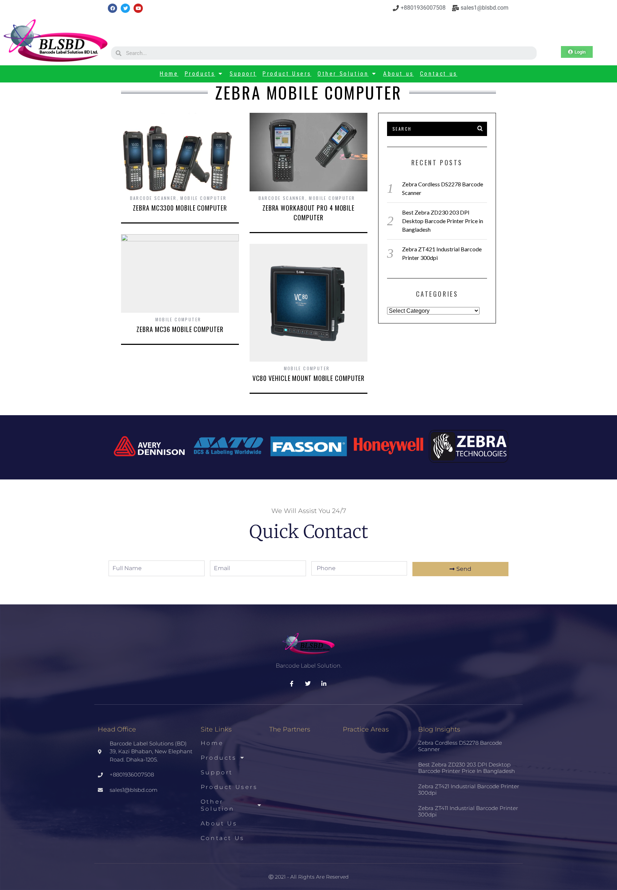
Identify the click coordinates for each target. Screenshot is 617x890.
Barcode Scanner (153, 198)
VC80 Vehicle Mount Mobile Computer (308, 378)
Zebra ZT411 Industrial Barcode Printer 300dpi (468, 811)
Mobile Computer (203, 198)
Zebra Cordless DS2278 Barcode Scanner (460, 746)
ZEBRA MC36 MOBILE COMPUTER (179, 329)
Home (169, 73)
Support (243, 73)
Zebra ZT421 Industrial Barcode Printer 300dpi (468, 789)
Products (200, 73)
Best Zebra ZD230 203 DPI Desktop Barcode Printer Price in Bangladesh (442, 221)
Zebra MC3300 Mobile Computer (180, 207)
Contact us (438, 73)
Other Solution (342, 73)
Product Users (286, 73)
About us (398, 73)
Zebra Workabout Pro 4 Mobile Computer (308, 212)
